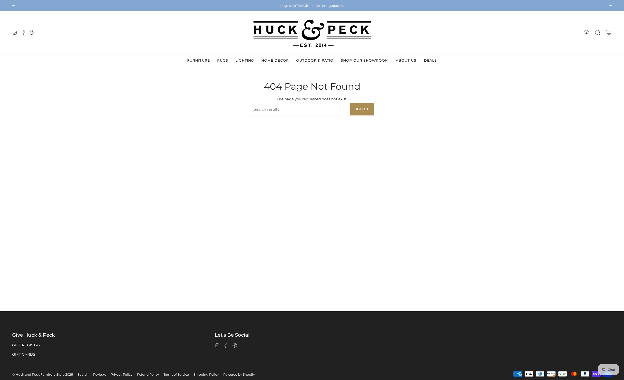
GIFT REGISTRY (26, 345)
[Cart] (608, 33)
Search (362, 109)
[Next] (610, 5)
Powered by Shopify (239, 374)
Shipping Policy (206, 374)
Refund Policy (148, 374)
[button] (597, 33)
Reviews (99, 374)
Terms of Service (176, 374)
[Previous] (13, 5)
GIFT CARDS (23, 354)
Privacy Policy (121, 374)
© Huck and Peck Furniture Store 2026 (42, 374)
